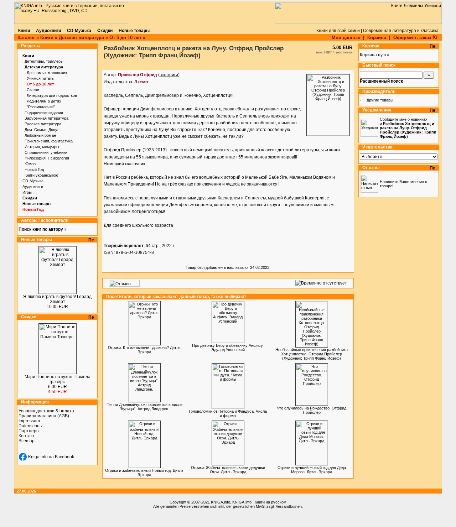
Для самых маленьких (47, 73)
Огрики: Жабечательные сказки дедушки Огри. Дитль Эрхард (228, 469)
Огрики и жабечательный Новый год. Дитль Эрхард (144, 472)
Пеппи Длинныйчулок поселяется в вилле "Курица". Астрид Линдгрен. (144, 406)
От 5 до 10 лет (125, 37)
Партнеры (29, 430)
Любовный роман (40, 135)
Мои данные (346, 37)
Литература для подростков (52, 95)
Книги (46, 37)
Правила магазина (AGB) (44, 415)
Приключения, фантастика (49, 141)
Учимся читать (40, 78)
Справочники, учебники (46, 152)
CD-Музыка (32, 181)
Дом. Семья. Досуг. (42, 129)
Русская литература (43, 124)
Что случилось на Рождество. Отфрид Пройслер (311, 410)
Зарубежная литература (46, 118)
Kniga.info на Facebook (51, 456)
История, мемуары (42, 147)
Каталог (26, 37)
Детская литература (81, 37)
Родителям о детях (44, 101)
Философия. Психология (47, 158)
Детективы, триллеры (44, 61)
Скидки (29, 198)
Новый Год (34, 169)
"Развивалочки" (41, 107)
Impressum (29, 420)
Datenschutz (31, 425)
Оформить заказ (412, 37)
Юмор (30, 164)
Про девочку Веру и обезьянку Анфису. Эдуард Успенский (228, 347)
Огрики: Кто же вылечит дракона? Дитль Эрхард (144, 349)
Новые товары (36, 204)
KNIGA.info (220, 502)
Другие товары (380, 100)
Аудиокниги (32, 186)
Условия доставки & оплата (46, 410)
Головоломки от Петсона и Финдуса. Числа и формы (228, 413)
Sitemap (27, 440)
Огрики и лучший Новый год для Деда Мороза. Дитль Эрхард (312, 469)
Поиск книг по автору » (43, 229)
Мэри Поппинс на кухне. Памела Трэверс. (57, 379)
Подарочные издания (44, 112)
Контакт (27, 435)
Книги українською (41, 175)
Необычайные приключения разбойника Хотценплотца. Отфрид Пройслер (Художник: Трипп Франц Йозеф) (311, 354)
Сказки (33, 90)
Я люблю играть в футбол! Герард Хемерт (57, 299)
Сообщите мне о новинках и (408, 128)
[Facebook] (23, 457)
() (149, 74)
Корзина (376, 37)
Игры (27, 192)
